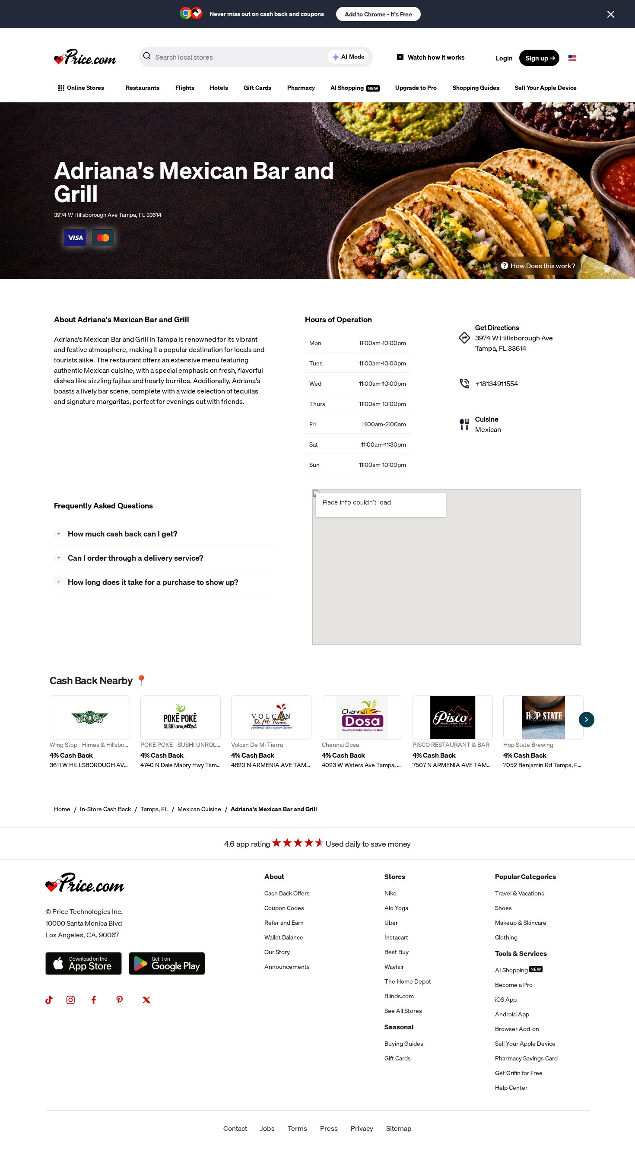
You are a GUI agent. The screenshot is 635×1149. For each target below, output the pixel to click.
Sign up (537, 58)
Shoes (503, 908)
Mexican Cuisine (199, 809)
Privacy (362, 1128)
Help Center (511, 1087)
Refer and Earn (284, 922)
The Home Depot (407, 981)
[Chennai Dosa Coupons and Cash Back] (362, 732)
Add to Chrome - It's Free (378, 14)
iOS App (506, 999)
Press (329, 1128)
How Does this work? (543, 265)
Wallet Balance (283, 937)
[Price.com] (84, 900)
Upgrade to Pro (416, 87)
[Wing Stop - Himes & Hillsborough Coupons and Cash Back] (90, 732)
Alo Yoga (396, 908)
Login (504, 58)
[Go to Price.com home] (85, 58)
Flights (184, 87)
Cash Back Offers (287, 893)
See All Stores (403, 1011)
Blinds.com (399, 996)
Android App (512, 1014)
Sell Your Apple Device (546, 87)
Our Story (277, 952)
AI (353, 56)
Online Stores (85, 87)
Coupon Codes (284, 908)
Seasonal (398, 1027)
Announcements (287, 966)
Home (62, 809)
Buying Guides (403, 1043)
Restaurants (142, 87)
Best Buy (396, 952)
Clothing (506, 937)
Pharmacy (301, 87)
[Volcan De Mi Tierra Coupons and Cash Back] (271, 732)
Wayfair (394, 966)
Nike (390, 893)
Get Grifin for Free (519, 1073)
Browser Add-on (517, 1029)
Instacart (396, 937)
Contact (235, 1128)
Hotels (219, 87)
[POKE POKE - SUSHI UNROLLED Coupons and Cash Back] (180, 732)
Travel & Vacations (519, 893)
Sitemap (399, 1128)
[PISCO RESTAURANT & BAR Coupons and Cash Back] (453, 732)
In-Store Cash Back (105, 809)
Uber (391, 922)
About (274, 876)
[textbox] (572, 58)
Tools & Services (521, 953)
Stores (394, 876)
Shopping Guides (476, 87)
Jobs (267, 1128)
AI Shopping (347, 87)
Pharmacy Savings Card (526, 1058)
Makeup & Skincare (520, 922)
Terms (297, 1128)
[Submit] (147, 57)
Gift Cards (257, 87)
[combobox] (255, 57)
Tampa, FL (154, 809)
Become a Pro (514, 985)
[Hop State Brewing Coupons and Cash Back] (543, 732)
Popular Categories (525, 876)
